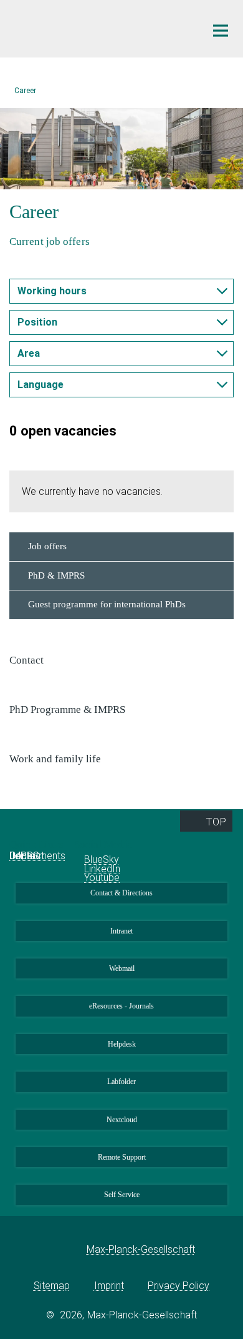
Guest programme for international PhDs (107, 604)
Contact (26, 856)
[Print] (18, 263)
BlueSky (101, 859)
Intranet (121, 931)
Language (40, 385)
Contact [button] (27, 660)
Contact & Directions (121, 893)
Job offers (47, 546)
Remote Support (122, 1157)
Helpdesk (122, 1044)
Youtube (102, 878)
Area (28, 353)
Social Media (104, 844)
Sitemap (52, 1286)
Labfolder (121, 1081)
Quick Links (37, 844)
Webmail (122, 968)
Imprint (109, 1286)
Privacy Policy (178, 1286)
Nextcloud (122, 1119)
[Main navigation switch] (220, 30)
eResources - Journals (121, 1006)
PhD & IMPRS (56, 575)
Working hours (52, 291)
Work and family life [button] (56, 759)
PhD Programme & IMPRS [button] (68, 709)
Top (216, 821)
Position (37, 322)
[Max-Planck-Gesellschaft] (68, 1250)
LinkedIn (102, 869)
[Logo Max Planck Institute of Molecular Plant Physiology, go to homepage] (98, 27)
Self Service (122, 1194)
